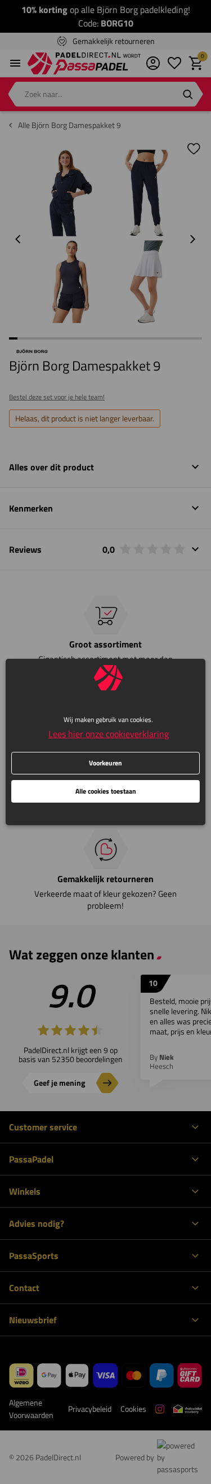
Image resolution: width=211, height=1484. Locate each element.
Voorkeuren (105, 763)
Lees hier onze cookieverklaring (108, 734)
